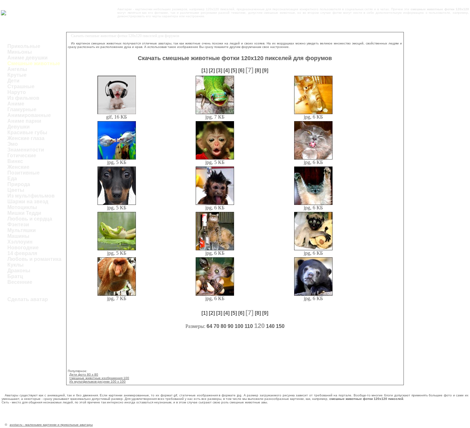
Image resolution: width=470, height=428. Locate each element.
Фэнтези (18, 224)
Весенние (19, 282)
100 (239, 326)
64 (209, 326)
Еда (12, 178)
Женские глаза (25, 138)
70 (216, 326)
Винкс (15, 161)
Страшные (21, 86)
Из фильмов (23, 98)
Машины (18, 236)
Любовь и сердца (29, 219)
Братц (15, 276)
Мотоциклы (22, 207)
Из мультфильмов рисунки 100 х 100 (97, 381)
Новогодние (23, 247)
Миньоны (19, 52)
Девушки (18, 126)
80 (223, 326)
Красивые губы (27, 132)
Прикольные (23, 46)
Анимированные (29, 115)
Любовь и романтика (34, 259)
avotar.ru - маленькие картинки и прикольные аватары (51, 424)
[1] (204, 70)
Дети (13, 80)
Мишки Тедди (24, 213)
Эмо (12, 144)
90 (230, 326)
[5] (234, 70)
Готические (21, 155)
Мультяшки (21, 230)
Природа (18, 184)
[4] (226, 70)
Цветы (15, 190)
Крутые (17, 75)
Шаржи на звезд (27, 201)
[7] (250, 70)
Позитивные (23, 172)
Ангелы (17, 69)
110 (249, 326)
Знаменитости (25, 149)
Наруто (16, 92)
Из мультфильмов (31, 195)
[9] (265, 70)
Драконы (18, 270)
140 (270, 326)
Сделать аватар (27, 299)
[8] (258, 70)
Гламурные (21, 109)
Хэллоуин (20, 242)
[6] (241, 70)
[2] (212, 70)
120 (259, 325)
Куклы (15, 265)
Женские (18, 167)
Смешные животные (33, 63)
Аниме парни (24, 121)
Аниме (15, 103)
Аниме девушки (27, 57)
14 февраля (22, 253)
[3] (219, 70)
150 (280, 326)
